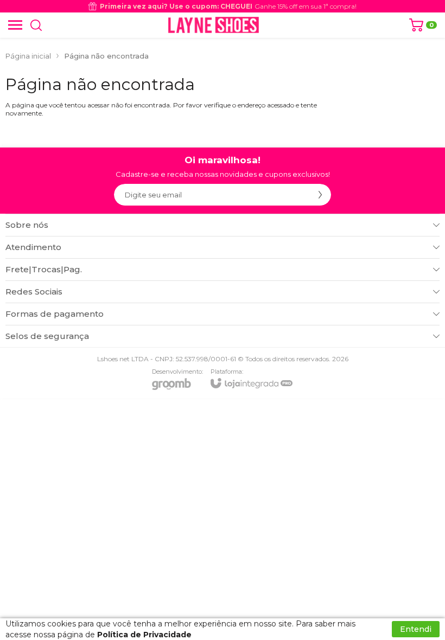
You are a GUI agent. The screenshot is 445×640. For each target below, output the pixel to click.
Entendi (415, 629)
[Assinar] (320, 195)
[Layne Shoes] (213, 25)
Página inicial (28, 56)
